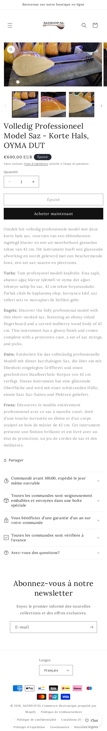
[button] (9, 25)
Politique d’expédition (29, 727)
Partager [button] (16, 460)
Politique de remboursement (61, 712)
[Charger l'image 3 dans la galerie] (82, 104)
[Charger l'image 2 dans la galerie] (53, 104)
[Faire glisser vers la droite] (101, 105)
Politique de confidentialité (36, 719)
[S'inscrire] (91, 627)
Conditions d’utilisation (78, 719)
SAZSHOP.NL (32, 705)
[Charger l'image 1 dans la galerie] (25, 104)
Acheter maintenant (53, 213)
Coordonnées (59, 727)
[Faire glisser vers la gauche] (5, 105)
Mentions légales (86, 727)
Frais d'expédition (36, 163)
